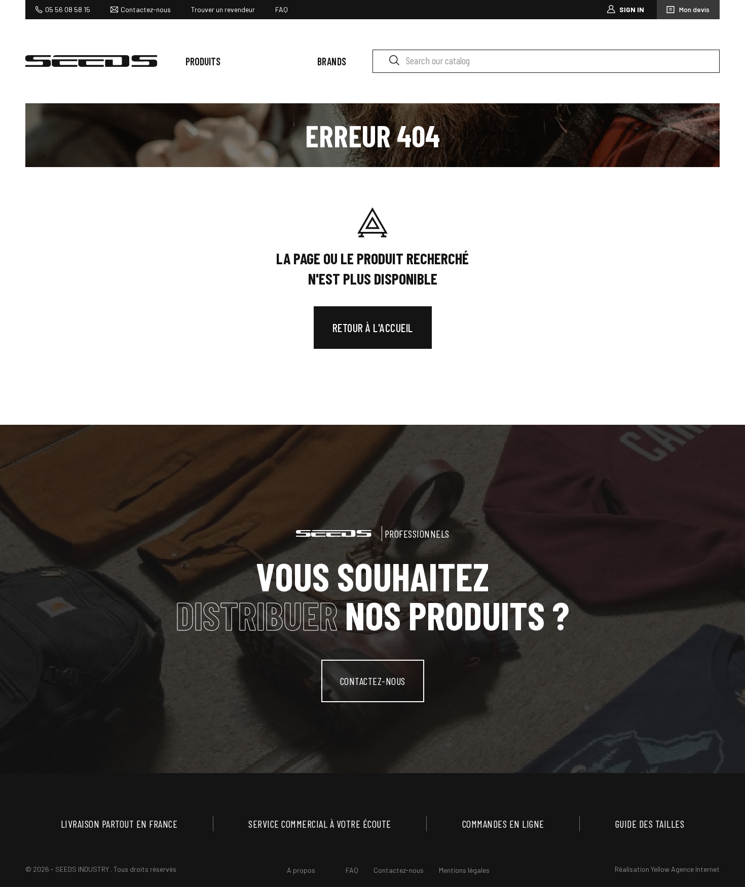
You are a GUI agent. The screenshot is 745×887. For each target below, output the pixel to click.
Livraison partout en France (119, 824)
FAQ (281, 9)
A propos (301, 870)
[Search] (394, 59)
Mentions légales (464, 870)
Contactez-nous (146, 9)
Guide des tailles (650, 824)
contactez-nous (372, 681)
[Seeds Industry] (91, 61)
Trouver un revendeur (223, 9)
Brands (332, 61)
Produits (202, 61)
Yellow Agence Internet (685, 869)
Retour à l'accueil (372, 327)
